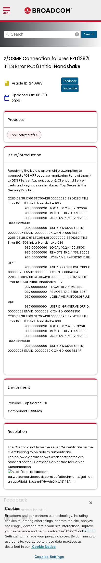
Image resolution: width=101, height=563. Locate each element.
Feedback (70, 81)
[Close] (90, 502)
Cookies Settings (49, 557)
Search (89, 34)
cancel (77, 34)
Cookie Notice (43, 547)
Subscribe (70, 88)
